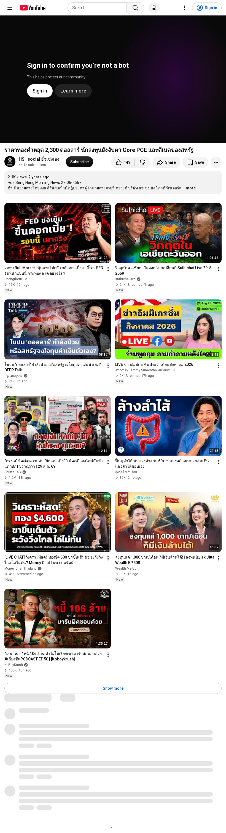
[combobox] (98, 7)
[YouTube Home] (32, 7)
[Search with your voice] (154, 7)
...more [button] (189, 188)
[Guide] (10, 7)
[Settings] (184, 7)
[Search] (135, 7)
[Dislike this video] (142, 162)
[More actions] (216, 162)
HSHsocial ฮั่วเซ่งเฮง (39, 159)
